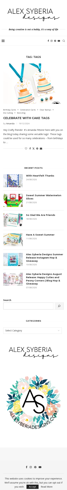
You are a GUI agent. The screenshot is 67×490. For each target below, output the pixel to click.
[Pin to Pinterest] (37, 148)
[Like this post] (26, 148)
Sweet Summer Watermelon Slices (43, 197)
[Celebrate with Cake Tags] (33, 83)
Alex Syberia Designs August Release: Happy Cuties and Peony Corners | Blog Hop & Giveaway (44, 279)
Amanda (10, 123)
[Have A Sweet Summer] (13, 239)
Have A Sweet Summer (40, 234)
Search (7, 300)
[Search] (63, 41)
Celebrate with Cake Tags (26, 118)
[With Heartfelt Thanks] (13, 180)
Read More (47, 487)
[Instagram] (52, 41)
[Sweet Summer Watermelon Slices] (13, 200)
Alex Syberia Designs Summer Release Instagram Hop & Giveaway (44, 257)
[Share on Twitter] (33, 148)
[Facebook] (48, 41)
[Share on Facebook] (30, 148)
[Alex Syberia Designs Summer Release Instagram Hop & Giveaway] (13, 259)
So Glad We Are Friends (40, 215)
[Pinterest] (55, 41)
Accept (32, 486)
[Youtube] (59, 41)
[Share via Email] (41, 148)
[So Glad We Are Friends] (13, 220)
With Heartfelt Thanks (40, 175)
